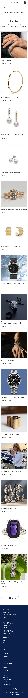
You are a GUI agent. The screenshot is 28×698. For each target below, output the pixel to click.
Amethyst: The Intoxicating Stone (10, 545)
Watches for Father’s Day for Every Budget (12, 397)
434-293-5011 (6, 617)
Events (4, 647)
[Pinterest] (13, 689)
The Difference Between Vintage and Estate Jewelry (13, 582)
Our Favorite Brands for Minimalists (10, 172)
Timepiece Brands (7, 679)
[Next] (26, 598)
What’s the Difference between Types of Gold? (14, 209)
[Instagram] (16, 689)
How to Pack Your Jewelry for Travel (11, 471)
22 (14, 600)
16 (18, 596)
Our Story (5, 649)
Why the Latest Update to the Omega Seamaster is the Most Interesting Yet (11, 322)
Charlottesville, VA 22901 (8, 616)
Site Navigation (6, 684)
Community (5, 645)
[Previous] (1, 598)
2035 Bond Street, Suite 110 (9, 614)
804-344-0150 (6, 633)
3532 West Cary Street (8, 622)
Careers (4, 642)
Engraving (5, 661)
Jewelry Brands (6, 677)
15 (15, 596)
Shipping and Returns (8, 675)
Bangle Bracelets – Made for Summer (11, 97)
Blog (4, 640)
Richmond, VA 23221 (8, 624)
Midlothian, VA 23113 (8, 631)
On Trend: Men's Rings (7, 60)
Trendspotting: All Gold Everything (10, 246)
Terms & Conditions (16, 694)
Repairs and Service (7, 663)
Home (6, 12)
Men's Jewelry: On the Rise (8, 360)
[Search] (24, 7)
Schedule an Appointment (9, 681)
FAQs (4, 672)
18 (12, 598)
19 (15, 598)
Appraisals (5, 656)
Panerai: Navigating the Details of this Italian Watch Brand (13, 284)
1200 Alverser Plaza (7, 630)
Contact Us (5, 670)
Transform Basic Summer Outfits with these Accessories (12, 135)
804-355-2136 (6, 625)
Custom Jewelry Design (8, 659)
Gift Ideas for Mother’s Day (8, 508)
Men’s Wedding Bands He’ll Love (10, 434)
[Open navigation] (3, 2)
